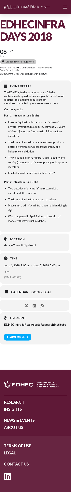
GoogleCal (41, 292)
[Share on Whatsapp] (42, 305)
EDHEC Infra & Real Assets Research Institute (35, 324)
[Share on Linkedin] (34, 305)
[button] (65, 7)
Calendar (19, 292)
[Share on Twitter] (26, 305)
